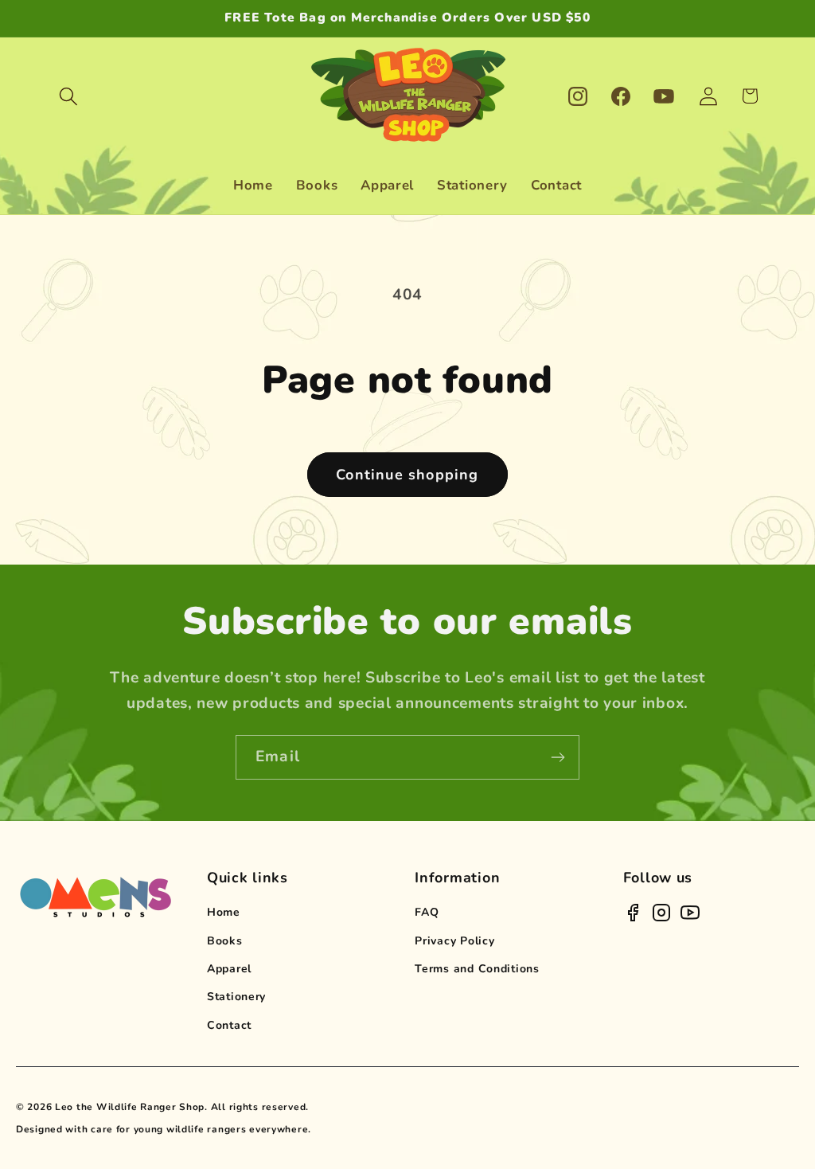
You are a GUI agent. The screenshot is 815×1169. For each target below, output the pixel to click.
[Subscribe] (557, 757)
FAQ (427, 912)
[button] (69, 96)
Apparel (229, 968)
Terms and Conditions (477, 968)
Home (223, 912)
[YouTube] (690, 912)
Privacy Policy (454, 940)
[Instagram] (661, 912)
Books (225, 940)
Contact (229, 1025)
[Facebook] (632, 912)
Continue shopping (407, 474)
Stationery (236, 996)
